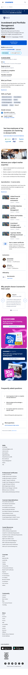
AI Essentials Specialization (8, 502)
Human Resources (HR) (7, 457)
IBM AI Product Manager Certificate (9, 488)
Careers (4, 562)
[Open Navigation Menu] (3, 2)
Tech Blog (4, 605)
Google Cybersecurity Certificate (9, 476)
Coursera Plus (5, 566)
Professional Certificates (7, 568)
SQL (3, 464)
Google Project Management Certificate (10, 482)
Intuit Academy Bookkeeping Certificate (10, 492)
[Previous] (3, 300)
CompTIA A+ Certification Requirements (10, 533)
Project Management (6, 460)
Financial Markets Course (7, 513)
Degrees (4, 572)
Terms (3, 618)
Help (3, 622)
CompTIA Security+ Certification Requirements (12, 535)
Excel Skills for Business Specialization (10, 511)
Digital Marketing (5, 455)
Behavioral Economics (6, 97)
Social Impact (5, 581)
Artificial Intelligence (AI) (7, 449)
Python (3, 462)
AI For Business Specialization (8, 503)
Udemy (3, 585)
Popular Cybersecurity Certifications (10, 544)
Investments (4, 105)
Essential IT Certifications (7, 537)
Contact (4, 626)
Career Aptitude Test (6, 529)
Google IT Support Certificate (8, 480)
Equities (15, 99)
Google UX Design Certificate (8, 484)
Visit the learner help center (12, 425)
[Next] (25, 300)
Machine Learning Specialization (9, 515)
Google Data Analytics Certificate (9, 478)
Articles (4, 628)
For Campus (4, 577)
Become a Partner (6, 579)
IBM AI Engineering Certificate (8, 486)
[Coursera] (9, 2)
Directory (4, 630)
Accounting (4, 447)
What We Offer (5, 558)
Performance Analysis (6, 99)
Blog (3, 601)
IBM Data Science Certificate (8, 490)
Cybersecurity (5, 451)
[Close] (24, 11)
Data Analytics (5, 453)
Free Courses (5, 583)
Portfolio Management (7, 102)
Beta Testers (5, 599)
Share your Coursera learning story (9, 546)
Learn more (18, 49)
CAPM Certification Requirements (9, 531)
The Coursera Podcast (7, 603)
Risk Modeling (17, 102)
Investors (4, 616)
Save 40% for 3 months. (16, 12)
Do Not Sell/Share (6, 636)
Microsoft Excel (5, 459)
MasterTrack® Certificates (8, 570)
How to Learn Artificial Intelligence (9, 540)
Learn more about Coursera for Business (14, 136)
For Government (5, 575)
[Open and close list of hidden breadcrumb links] (6, 7)
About (3, 556)
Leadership (4, 560)
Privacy (3, 620)
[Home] (2, 7)
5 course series (5, 58)
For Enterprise (5, 573)
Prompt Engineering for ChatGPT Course (11, 517)
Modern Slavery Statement (8, 634)
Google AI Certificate (6, 474)
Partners (4, 597)
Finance (10, 7)
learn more (14, 430)
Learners (4, 595)
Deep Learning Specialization (8, 509)
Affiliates (4, 632)
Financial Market (17, 97)
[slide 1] (11, 310)
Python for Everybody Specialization (10, 519)
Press (3, 614)
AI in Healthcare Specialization (8, 507)
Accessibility (5, 624)
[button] (21, 37)
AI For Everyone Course (7, 505)
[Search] (25, 2)
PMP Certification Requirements (9, 542)
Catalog (4, 564)
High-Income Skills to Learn (8, 538)
